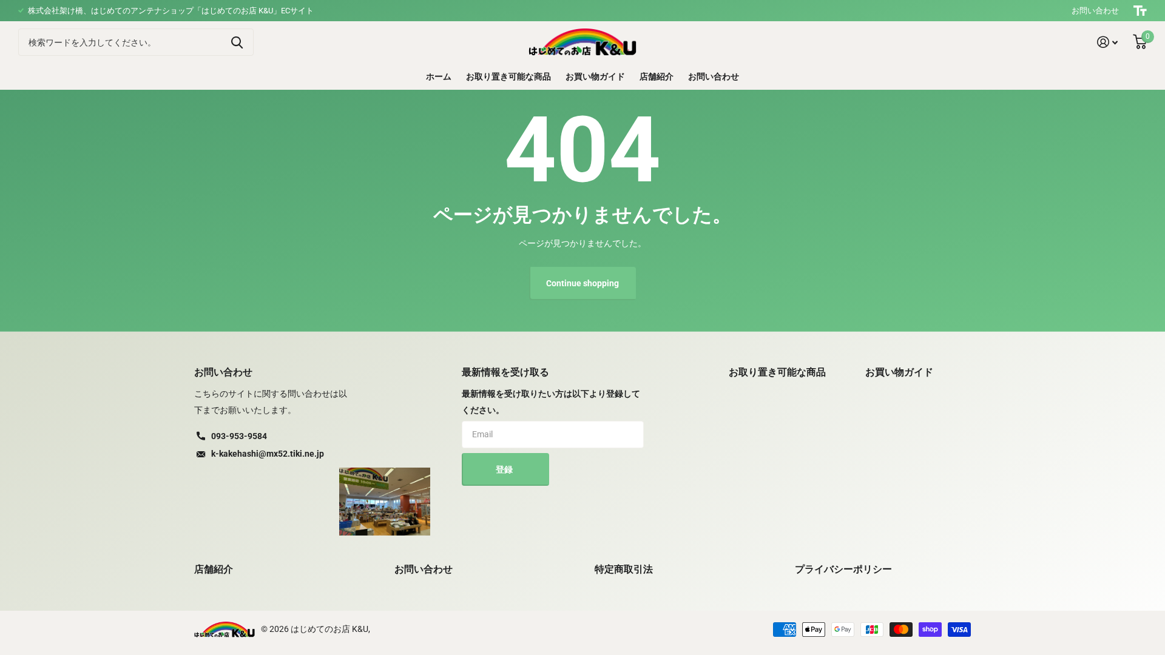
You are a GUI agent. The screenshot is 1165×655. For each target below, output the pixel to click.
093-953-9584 (239, 436)
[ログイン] (1107, 42)
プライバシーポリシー (843, 569)
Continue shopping (582, 283)
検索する (237, 42)
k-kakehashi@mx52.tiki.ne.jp (267, 453)
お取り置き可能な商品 (508, 76)
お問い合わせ (1095, 10)
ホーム (438, 76)
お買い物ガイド (595, 76)
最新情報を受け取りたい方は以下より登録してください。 (551, 402)
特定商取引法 (624, 569)
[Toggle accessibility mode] (1140, 10)
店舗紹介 (657, 76)
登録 (505, 469)
